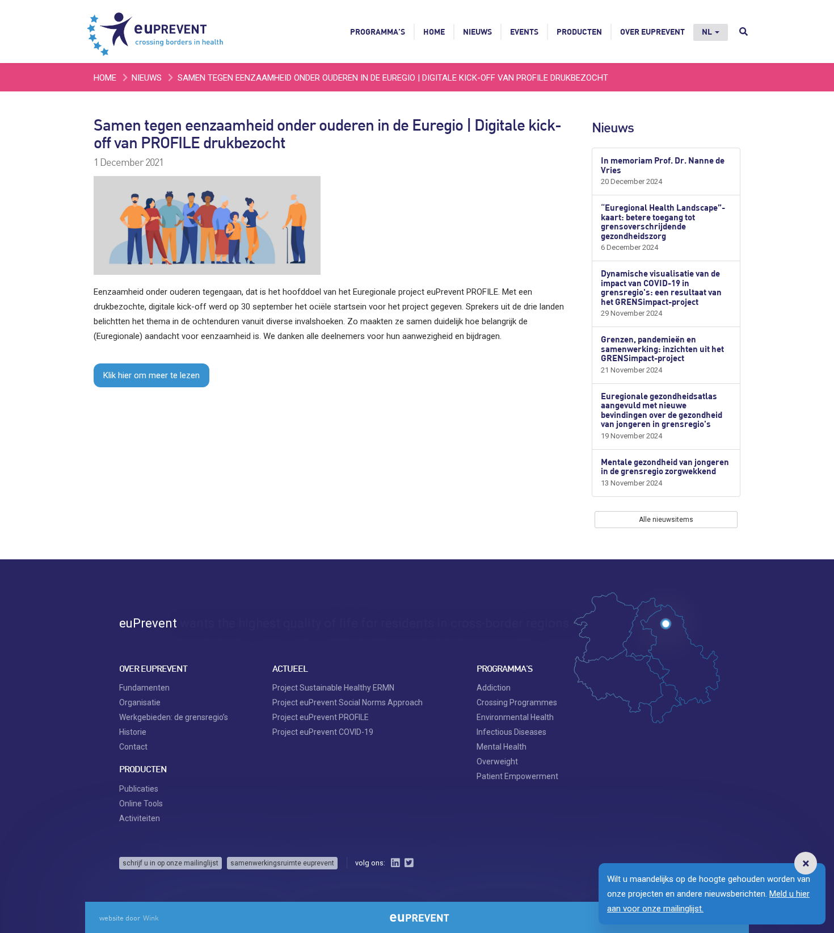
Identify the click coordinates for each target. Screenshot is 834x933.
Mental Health (501, 746)
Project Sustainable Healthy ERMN (333, 687)
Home (434, 31)
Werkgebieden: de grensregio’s (173, 717)
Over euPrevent (652, 31)
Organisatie (140, 702)
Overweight (497, 761)
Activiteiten (139, 818)
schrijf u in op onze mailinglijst (170, 863)
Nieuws (477, 31)
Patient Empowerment (517, 776)
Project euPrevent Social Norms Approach (347, 702)
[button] (805, 863)
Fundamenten (144, 687)
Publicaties (138, 788)
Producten (579, 31)
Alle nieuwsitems (666, 520)
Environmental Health (515, 717)
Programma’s (377, 31)
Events (524, 31)
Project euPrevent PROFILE (320, 717)
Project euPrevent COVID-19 (322, 732)
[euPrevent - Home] (156, 31)
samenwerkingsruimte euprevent (282, 863)
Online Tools (141, 803)
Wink (151, 917)
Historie (132, 732)
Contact (133, 746)
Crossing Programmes (517, 702)
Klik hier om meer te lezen (151, 375)
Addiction (494, 687)
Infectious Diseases (511, 732)
